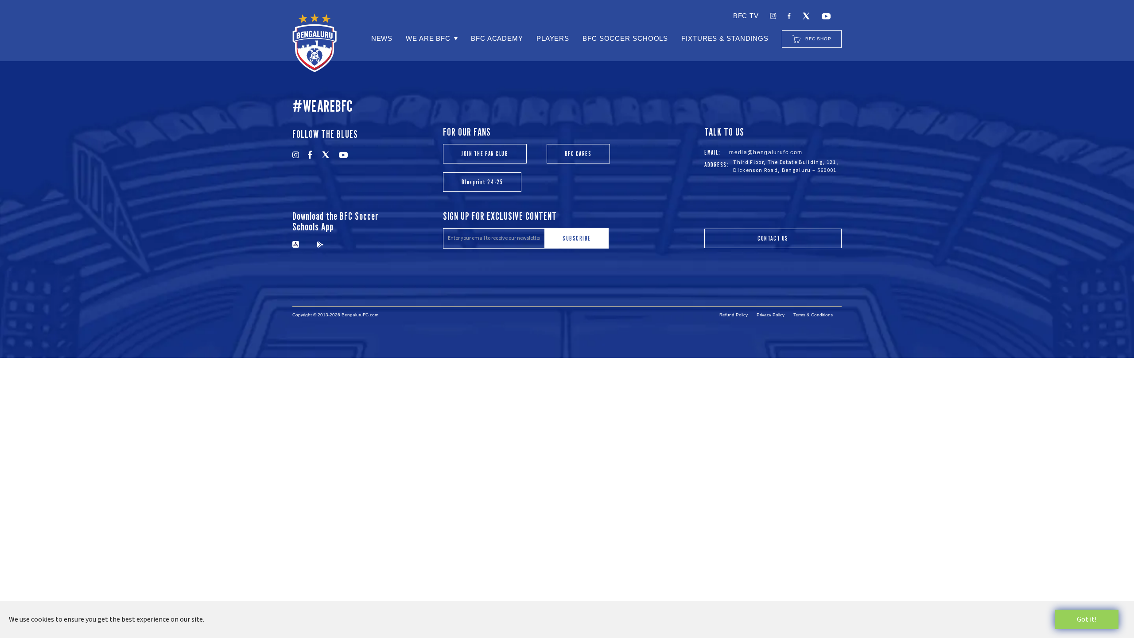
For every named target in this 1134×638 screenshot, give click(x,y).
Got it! (1086, 619)
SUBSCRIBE (577, 238)
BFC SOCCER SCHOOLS (625, 38)
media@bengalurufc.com (765, 152)
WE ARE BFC (428, 38)
